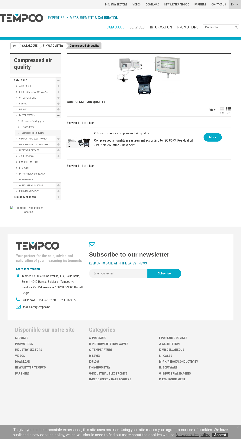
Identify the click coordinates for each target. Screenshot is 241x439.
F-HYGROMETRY (27, 115)
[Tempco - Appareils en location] (28, 209)
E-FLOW (23, 109)
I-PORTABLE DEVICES (29, 150)
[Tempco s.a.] (21, 18)
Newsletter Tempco (176, 4)
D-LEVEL (23, 103)
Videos (137, 4)
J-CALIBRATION (26, 156)
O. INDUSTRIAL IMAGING (31, 185)
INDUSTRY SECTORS (25, 197)
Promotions (187, 27)
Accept (220, 435)
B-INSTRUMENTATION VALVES (33, 91)
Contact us (218, 4)
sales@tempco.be (39, 307)
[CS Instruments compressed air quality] (78, 142)
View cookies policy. (193, 435)
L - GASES (24, 167)
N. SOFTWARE (26, 179)
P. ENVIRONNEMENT (29, 191)
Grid (222, 113)
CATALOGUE (115, 27)
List (228, 113)
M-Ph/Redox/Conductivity (32, 173)
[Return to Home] (14, 46)
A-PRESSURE (25, 86)
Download (152, 4)
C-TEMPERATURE (27, 97)
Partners (200, 4)
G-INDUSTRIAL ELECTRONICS (33, 138)
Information (161, 27)
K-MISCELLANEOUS (28, 162)
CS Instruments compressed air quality (121, 133)
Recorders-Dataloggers (32, 121)
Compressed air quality (32, 132)
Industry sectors (116, 4)
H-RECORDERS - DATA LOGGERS (34, 144)
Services (137, 27)
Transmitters (27, 127)
